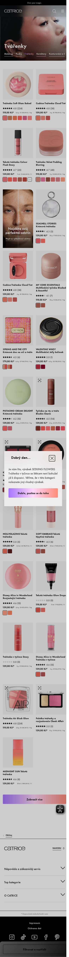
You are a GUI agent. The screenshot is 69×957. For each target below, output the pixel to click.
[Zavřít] (52, 458)
